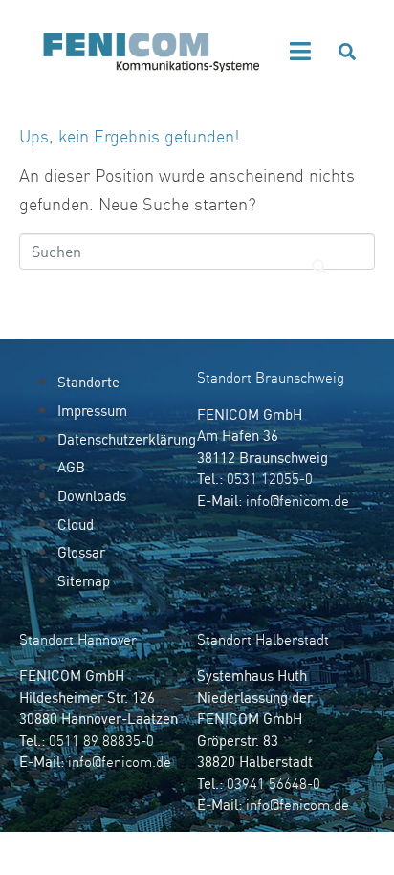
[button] (300, 52)
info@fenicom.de (297, 501)
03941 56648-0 (273, 784)
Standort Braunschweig (270, 377)
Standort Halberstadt (263, 639)
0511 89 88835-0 (101, 741)
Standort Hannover (78, 639)
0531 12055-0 (270, 479)
